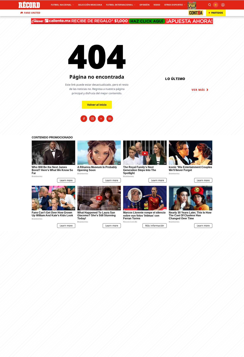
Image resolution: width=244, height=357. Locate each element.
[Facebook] (84, 118)
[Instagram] (92, 118)
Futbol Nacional (61, 4)
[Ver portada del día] (192, 4)
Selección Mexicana (90, 4)
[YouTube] (109, 118)
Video (157, 4)
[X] (101, 118)
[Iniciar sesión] (223, 4)
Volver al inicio (97, 105)
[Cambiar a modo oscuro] (215, 4)
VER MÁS (198, 90)
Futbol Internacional (119, 4)
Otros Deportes (173, 4)
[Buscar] (209, 4)
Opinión (145, 4)
